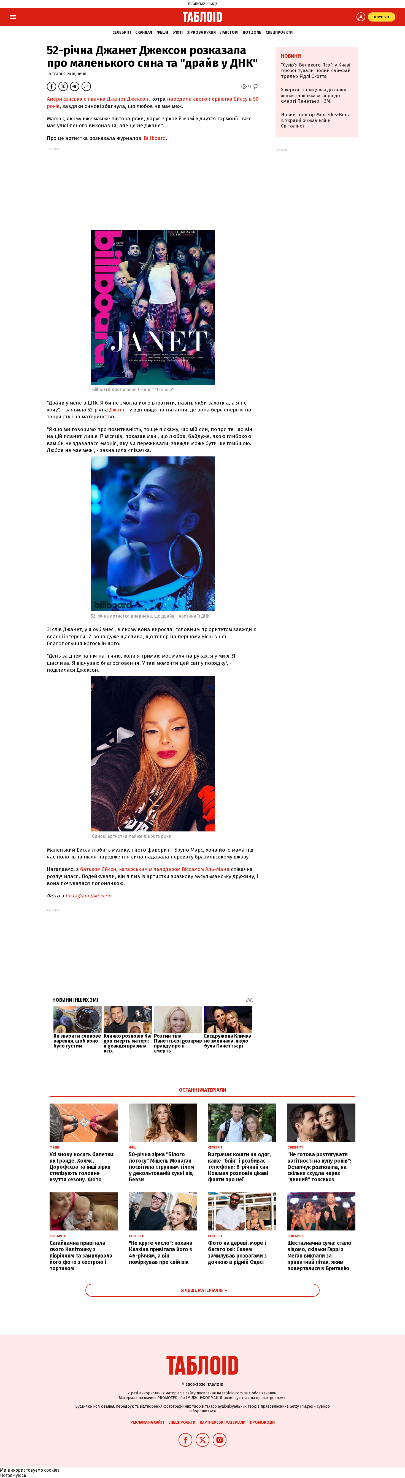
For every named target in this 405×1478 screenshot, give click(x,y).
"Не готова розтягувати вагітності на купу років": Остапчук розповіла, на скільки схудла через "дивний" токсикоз (319, 1167)
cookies (52, 1470)
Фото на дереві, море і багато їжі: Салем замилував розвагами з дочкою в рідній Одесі (237, 1252)
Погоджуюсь (13, 1475)
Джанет (118, 409)
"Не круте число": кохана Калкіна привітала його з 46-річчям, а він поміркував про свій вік (160, 1252)
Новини (291, 56)
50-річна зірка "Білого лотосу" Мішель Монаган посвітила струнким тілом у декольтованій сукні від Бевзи (161, 1167)
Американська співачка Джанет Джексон (97, 99)
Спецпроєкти (279, 32)
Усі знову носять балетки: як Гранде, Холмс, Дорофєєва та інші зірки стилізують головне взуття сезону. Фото (82, 1167)
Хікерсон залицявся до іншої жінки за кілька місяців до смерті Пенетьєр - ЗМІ (313, 95)
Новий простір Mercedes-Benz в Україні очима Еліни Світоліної (315, 120)
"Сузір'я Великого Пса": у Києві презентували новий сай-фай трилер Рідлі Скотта (316, 70)
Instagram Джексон (89, 895)
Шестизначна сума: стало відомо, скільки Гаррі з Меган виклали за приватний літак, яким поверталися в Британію (319, 1255)
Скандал (143, 32)
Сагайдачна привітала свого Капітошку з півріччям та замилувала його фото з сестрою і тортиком (81, 1255)
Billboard (155, 138)
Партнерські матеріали (222, 1422)
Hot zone (252, 32)
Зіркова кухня (201, 32)
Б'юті (177, 32)
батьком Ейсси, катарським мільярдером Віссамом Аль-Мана (154, 869)
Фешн (162, 32)
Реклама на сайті (147, 1422)
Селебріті (121, 32)
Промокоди (262, 1422)
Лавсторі (229, 32)
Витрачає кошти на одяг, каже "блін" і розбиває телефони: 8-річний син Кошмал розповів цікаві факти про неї (239, 1167)
